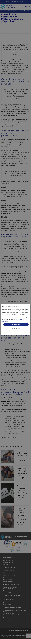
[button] (15, 332)
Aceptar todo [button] (16, 324)
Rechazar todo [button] (16, 328)
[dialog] (15, 319)
